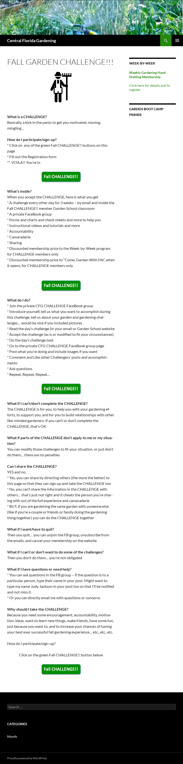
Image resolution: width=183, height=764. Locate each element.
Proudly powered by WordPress (27, 758)
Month (12, 736)
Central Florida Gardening (31, 40)
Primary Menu (177, 40)
